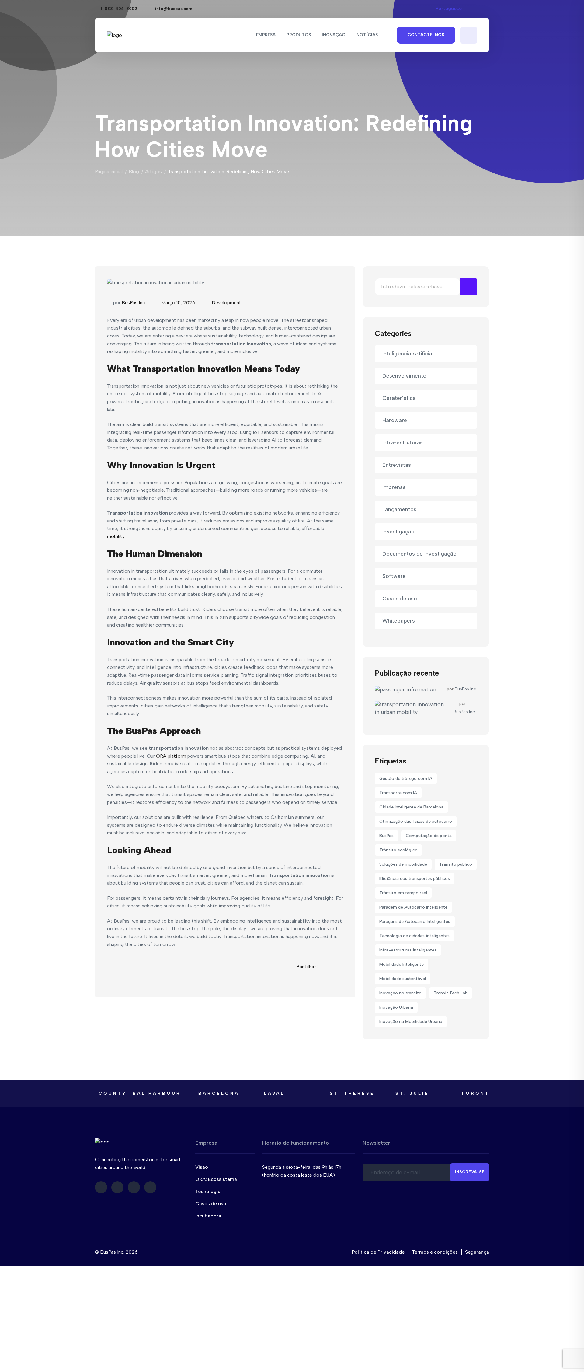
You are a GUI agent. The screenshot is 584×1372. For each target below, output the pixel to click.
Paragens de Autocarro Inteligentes (414, 921)
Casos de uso (399, 598)
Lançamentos (399, 509)
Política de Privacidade (378, 1252)
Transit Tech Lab (451, 993)
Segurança (477, 1252)
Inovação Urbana (396, 1007)
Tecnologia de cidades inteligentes (414, 935)
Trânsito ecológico (398, 850)
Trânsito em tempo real (403, 892)
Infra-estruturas (402, 442)
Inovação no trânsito (400, 993)
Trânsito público (455, 864)
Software (394, 576)
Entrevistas (396, 465)
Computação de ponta (429, 835)
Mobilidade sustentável (402, 978)
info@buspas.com (173, 8)
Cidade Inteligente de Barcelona (411, 807)
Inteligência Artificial (407, 353)
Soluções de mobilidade (403, 864)
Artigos (153, 171)
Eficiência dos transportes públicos (414, 878)
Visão (201, 1167)
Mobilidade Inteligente (401, 964)
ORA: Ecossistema (216, 1179)
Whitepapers (398, 620)
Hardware (394, 420)
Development (226, 302)
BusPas (386, 835)
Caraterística (399, 398)
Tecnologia (208, 1191)
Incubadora (208, 1216)
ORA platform (171, 756)
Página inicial (109, 171)
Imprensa (394, 487)
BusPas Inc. (134, 302)
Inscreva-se (470, 1172)
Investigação (398, 531)
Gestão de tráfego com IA (405, 778)
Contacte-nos (426, 34)
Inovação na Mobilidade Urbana (410, 1021)
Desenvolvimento (404, 375)
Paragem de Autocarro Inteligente (413, 907)
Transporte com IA (398, 792)
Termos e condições (435, 1252)
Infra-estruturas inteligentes (407, 950)
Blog (134, 171)
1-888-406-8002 (119, 8)
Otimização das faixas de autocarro (415, 821)
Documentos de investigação (419, 553)
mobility (115, 536)
